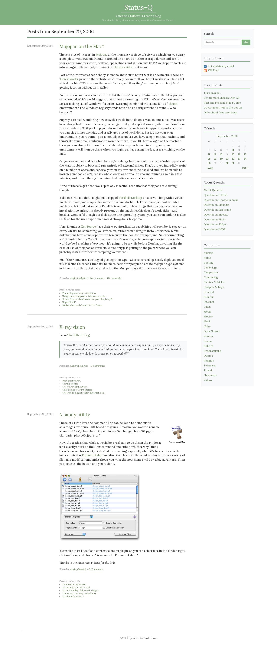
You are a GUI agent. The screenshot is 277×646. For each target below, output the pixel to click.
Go (246, 42)
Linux (207, 306)
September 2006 (227, 136)
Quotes (84, 365)
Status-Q (138, 7)
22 (233, 158)
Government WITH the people (223, 107)
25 (209, 163)
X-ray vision (72, 327)
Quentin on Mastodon (217, 209)
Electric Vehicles (214, 282)
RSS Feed (213, 70)
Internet (209, 302)
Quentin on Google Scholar (221, 200)
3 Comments (96, 569)
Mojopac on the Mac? (81, 46)
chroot (173, 104)
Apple (73, 278)
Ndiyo (207, 326)
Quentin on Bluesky (216, 214)
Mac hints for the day (73, 596)
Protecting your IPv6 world (76, 587)
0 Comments (114, 278)
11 (209, 154)
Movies (208, 316)
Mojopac (101, 54)
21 (227, 158)
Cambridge (210, 267)
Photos (208, 336)
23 (239, 158)
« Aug (209, 167)
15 (233, 154)
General (99, 278)
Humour (209, 297)
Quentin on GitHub (215, 195)
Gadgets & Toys (85, 278)
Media (207, 311)
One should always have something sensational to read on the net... (138, 20)
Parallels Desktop (130, 198)
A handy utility (74, 415)
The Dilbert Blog (78, 335)
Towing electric (70, 383)
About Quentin (213, 190)
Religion (209, 360)
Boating (208, 262)
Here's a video (123, 67)
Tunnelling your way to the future (79, 293)
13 (221, 154)
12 (215, 154)
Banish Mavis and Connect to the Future (82, 305)
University (210, 375)
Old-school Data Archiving (220, 112)
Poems (208, 341)
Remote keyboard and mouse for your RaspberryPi (87, 299)
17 (245, 154)
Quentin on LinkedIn (216, 204)
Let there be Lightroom (73, 584)
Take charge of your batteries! (77, 389)
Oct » (245, 167)
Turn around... (212, 93)
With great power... (71, 380)
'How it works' (69, 79)
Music (207, 321)
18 (209, 158)
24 (245, 158)
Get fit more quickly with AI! (221, 97)
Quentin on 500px (215, 224)
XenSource (88, 226)
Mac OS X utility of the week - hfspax (80, 590)
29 (233, 163)
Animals (208, 253)
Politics (208, 346)
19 (215, 158)
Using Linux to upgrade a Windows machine (84, 296)
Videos (208, 380)
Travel (208, 370)
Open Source (212, 331)
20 (221, 158)
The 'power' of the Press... (75, 386)
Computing (211, 277)
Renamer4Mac (92, 455)
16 (239, 154)
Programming (212, 350)
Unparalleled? (69, 302)
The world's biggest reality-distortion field (83, 392)
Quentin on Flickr (215, 219)
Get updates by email (220, 66)
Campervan (211, 272)
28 (227, 163)
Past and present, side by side (222, 102)
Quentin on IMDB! (215, 229)
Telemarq (210, 365)
